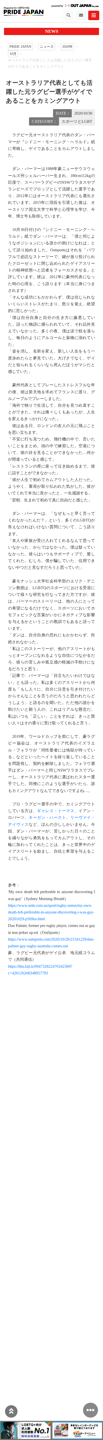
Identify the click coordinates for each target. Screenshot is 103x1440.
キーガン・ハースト (47, 817)
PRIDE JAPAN (20, 46)
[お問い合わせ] (81, 15)
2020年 (67, 46)
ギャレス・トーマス (55, 811)
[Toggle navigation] (68, 15)
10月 (13, 54)
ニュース (47, 46)
